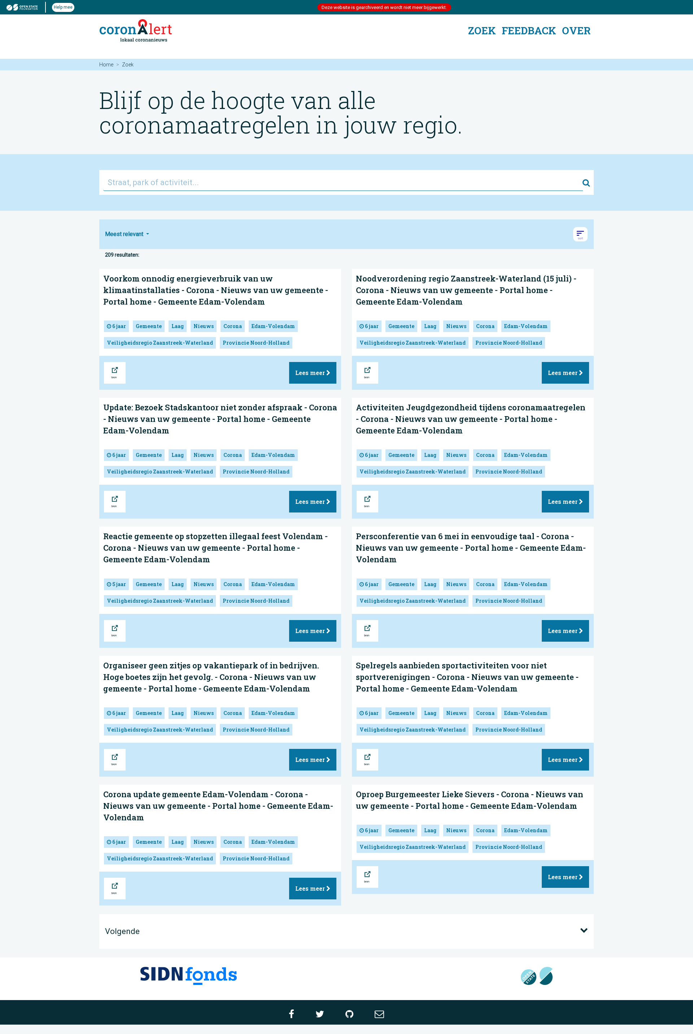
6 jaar (118, 326)
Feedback (529, 30)
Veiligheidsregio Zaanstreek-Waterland (160, 342)
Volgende (122, 931)
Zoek (482, 30)
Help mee (63, 7)
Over (576, 30)
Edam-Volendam (273, 326)
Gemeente (149, 326)
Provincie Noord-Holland (256, 342)
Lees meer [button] (310, 372)
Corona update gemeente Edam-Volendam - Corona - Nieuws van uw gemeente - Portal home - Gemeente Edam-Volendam (218, 806)
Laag (177, 326)
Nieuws (203, 326)
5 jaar (118, 584)
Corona (232, 326)
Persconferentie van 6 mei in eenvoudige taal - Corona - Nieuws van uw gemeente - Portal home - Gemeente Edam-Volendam (471, 547)
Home (106, 64)
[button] (580, 234)
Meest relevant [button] (125, 234)
